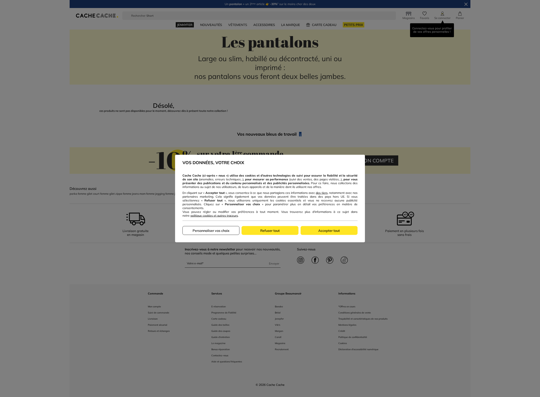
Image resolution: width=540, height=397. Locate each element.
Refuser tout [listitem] (270, 230)
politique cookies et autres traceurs (214, 215)
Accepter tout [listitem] (329, 230)
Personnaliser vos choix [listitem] (211, 230)
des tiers (321, 193)
